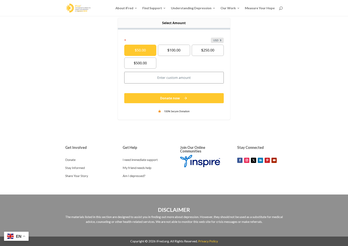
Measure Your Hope (260, 8)
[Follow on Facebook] (239, 160)
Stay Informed (75, 168)
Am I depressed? (134, 176)
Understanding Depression (191, 8)
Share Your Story (76, 176)
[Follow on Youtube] (274, 160)
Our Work (228, 8)
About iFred (124, 8)
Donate (70, 160)
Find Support (152, 8)
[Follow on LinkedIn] (260, 160)
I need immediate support (140, 160)
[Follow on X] (253, 160)
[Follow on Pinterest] (267, 160)
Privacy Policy (208, 241)
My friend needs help (137, 168)
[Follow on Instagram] (246, 160)
